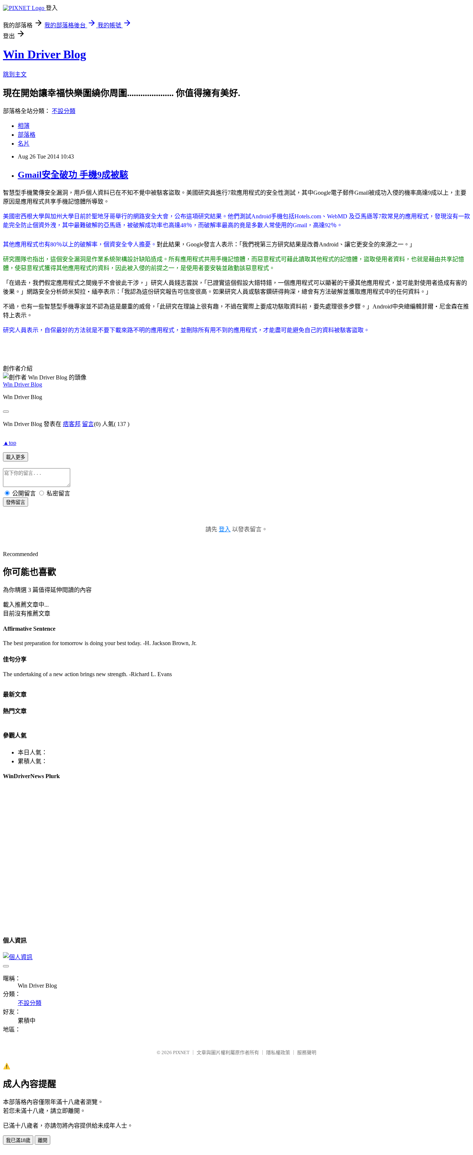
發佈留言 (15, 502)
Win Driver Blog (44, 54)
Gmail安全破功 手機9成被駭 (73, 175)
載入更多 (15, 457)
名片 (24, 143)
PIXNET (181, 1052)
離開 (42, 1140)
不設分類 (63, 111)
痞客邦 (72, 424)
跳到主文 (15, 74)
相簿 (24, 126)
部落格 (26, 135)
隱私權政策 (278, 1052)
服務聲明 (306, 1052)
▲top (9, 443)
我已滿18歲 (18, 1140)
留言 (88, 424)
